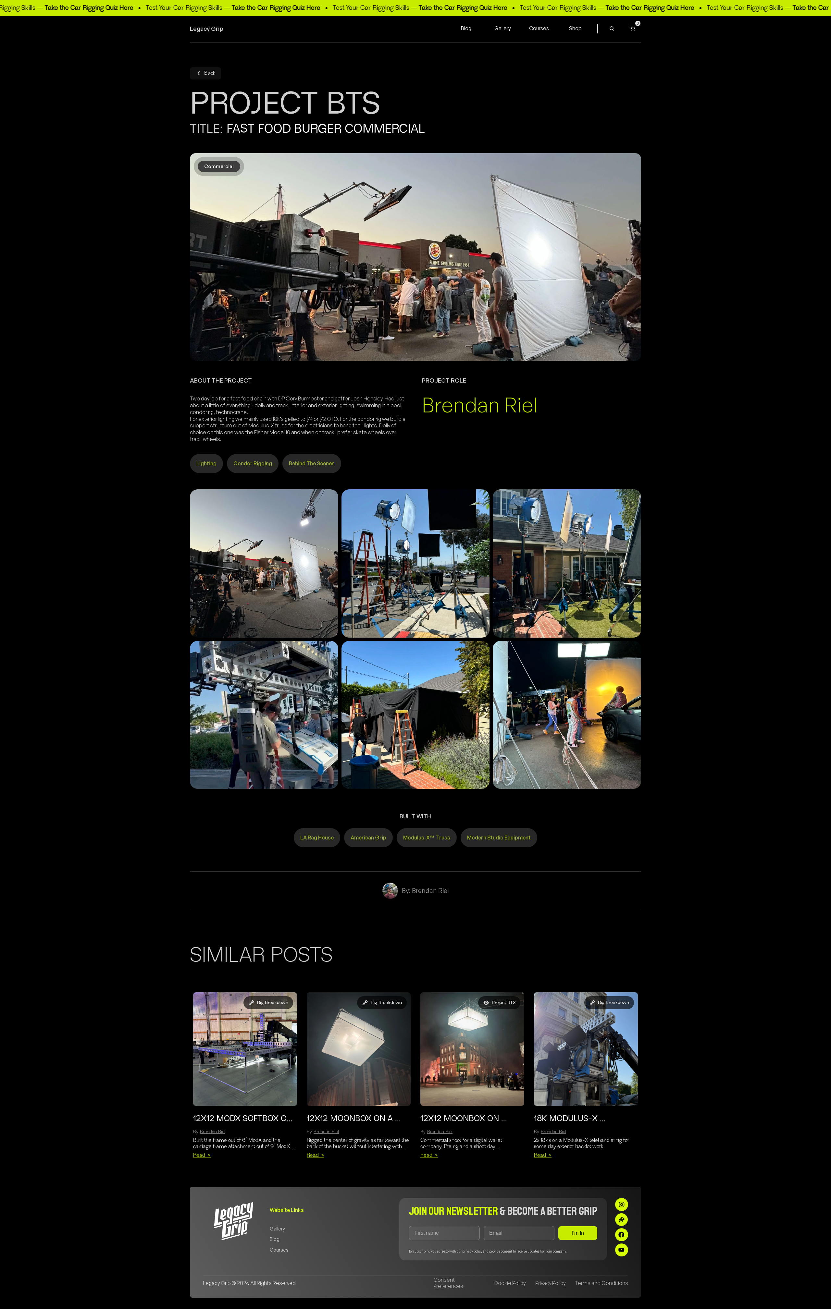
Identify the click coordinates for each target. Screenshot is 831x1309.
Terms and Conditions (601, 1283)
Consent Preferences (448, 1283)
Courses (279, 1250)
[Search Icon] (611, 28)
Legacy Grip (206, 28)
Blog (274, 1239)
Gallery (277, 1228)
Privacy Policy (550, 1283)
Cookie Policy (510, 1283)
